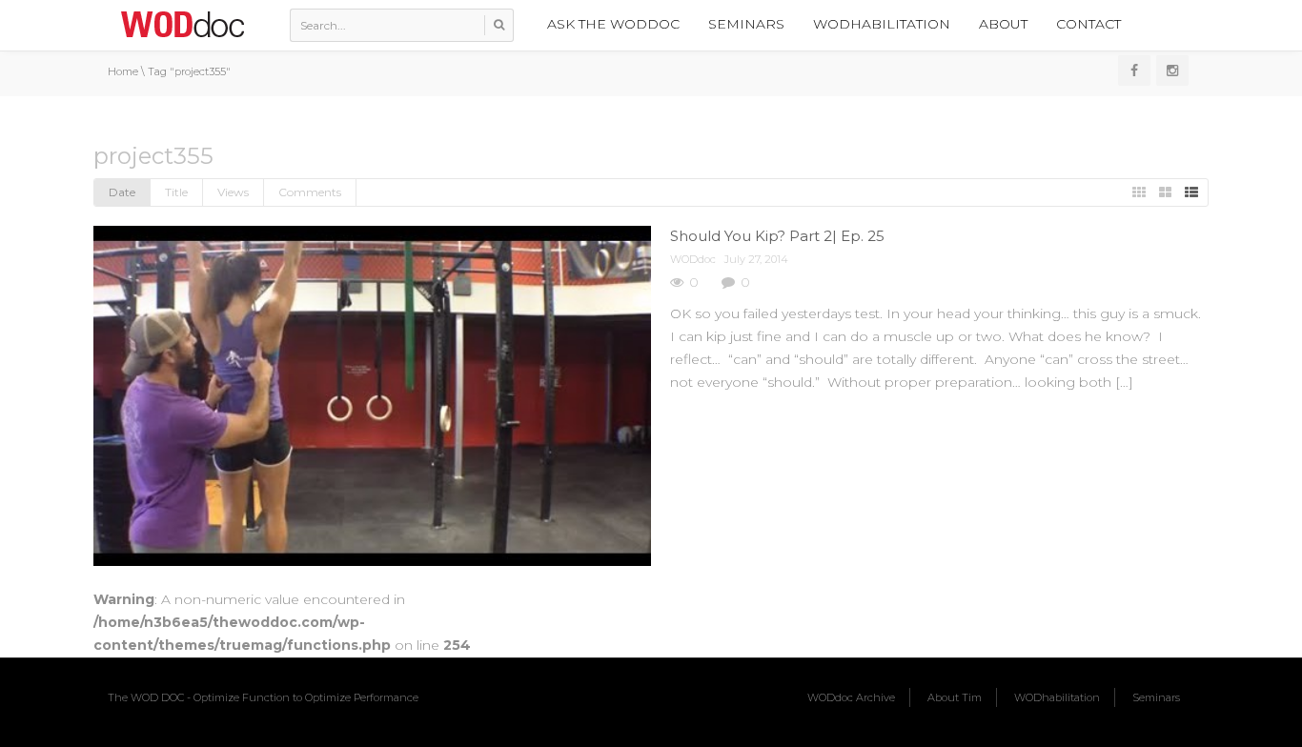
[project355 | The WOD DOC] (182, 23)
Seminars (746, 23)
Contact (1088, 23)
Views (233, 192)
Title (176, 192)
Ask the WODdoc (613, 23)
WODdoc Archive (851, 697)
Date (122, 192)
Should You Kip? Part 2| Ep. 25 (777, 236)
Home (123, 71)
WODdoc (693, 259)
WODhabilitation (881, 23)
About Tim (954, 697)
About (1003, 23)
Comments (309, 192)
